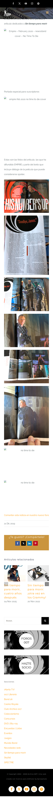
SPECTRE (9, 762)
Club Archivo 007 (13, 709)
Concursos (9, 718)
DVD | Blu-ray (11, 723)
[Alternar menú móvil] (47, 12)
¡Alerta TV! (9, 689)
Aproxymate (42, 779)
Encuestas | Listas (13, 728)
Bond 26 (8, 699)
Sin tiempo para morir (15, 752)
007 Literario (10, 694)
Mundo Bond (10, 743)
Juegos (8, 738)
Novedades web (12, 748)
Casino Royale (11, 704)
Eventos (8, 733)
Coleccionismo (11, 714)
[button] (6, 584)
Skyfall (7, 757)
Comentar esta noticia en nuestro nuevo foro (26, 515)
